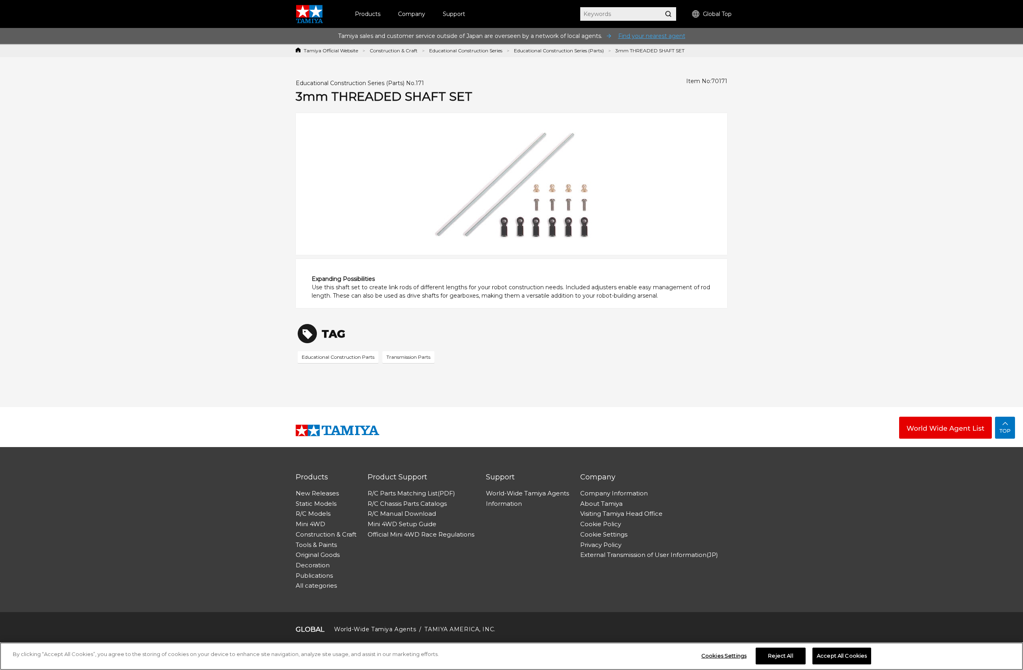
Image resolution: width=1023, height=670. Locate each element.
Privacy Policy (600, 545)
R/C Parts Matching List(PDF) (411, 493)
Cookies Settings (723, 655)
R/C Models (313, 513)
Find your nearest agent (651, 36)
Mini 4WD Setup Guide (402, 524)
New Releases (317, 493)
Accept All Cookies (842, 655)
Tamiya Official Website (331, 51)
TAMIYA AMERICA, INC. (459, 629)
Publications (314, 575)
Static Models (316, 503)
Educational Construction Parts (338, 357)
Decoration (313, 565)
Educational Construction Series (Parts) (559, 51)
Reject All (780, 655)
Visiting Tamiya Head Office (621, 513)
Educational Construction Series (465, 51)
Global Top (717, 14)
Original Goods (318, 555)
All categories (316, 585)
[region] (511, 656)
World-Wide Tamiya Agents (527, 493)
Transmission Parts (408, 357)
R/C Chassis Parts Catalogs (407, 503)
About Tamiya (601, 503)
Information (504, 503)
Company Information (614, 493)
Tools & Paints (316, 545)
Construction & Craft (394, 51)
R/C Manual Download (402, 513)
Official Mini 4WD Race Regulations (421, 534)
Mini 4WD (310, 524)
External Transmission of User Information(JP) (649, 555)
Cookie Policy (600, 524)
